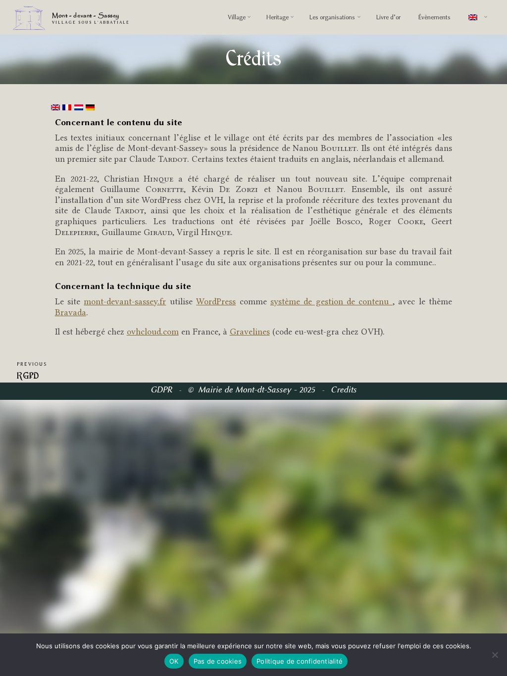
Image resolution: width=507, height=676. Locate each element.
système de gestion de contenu (331, 301)
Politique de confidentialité (299, 661)
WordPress (216, 301)
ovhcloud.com (153, 332)
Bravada (70, 312)
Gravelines (250, 332)
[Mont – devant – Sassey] (29, 17)
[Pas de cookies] (495, 655)
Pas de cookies (218, 661)
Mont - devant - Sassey (85, 15)
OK (174, 661)
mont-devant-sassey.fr (125, 301)
